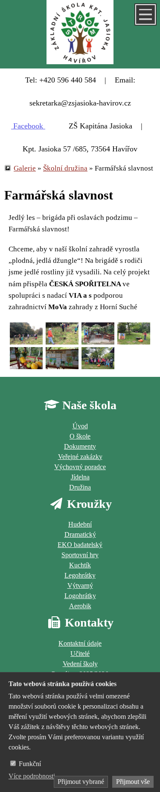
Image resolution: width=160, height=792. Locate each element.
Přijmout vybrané (81, 781)
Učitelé (80, 653)
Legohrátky (80, 575)
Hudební (80, 524)
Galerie (25, 168)
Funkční (30, 763)
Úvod (80, 426)
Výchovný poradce (80, 466)
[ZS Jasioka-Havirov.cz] (80, 34)
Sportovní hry (80, 554)
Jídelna (80, 477)
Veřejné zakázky (80, 456)
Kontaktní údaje (80, 643)
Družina (80, 487)
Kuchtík (80, 565)
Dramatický (80, 534)
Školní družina (65, 168)
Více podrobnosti (32, 776)
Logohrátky (80, 595)
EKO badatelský (80, 544)
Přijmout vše (133, 781)
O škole (80, 436)
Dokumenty (80, 446)
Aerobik (80, 606)
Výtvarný (80, 585)
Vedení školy (80, 663)
